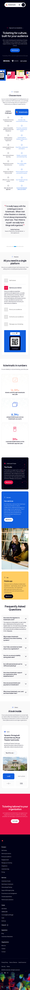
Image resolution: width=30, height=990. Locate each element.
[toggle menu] (23, 5)
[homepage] (3, 841)
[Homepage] (10, 4)
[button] (19, 5)
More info (9, 631)
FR (7, 973)
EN (5, 973)
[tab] (15, 280)
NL (2, 973)
